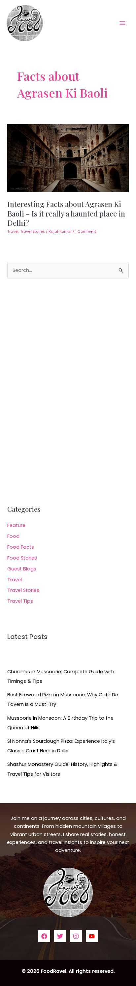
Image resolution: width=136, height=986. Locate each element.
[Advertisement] (68, 392)
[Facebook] (44, 936)
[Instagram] (76, 936)
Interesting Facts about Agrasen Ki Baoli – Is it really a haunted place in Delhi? (66, 213)
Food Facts (20, 547)
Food (13, 536)
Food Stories (22, 558)
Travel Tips (20, 601)
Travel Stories (32, 231)
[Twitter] (60, 936)
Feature (16, 525)
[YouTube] (92, 936)
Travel (12, 231)
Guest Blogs (21, 569)
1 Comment (85, 231)
